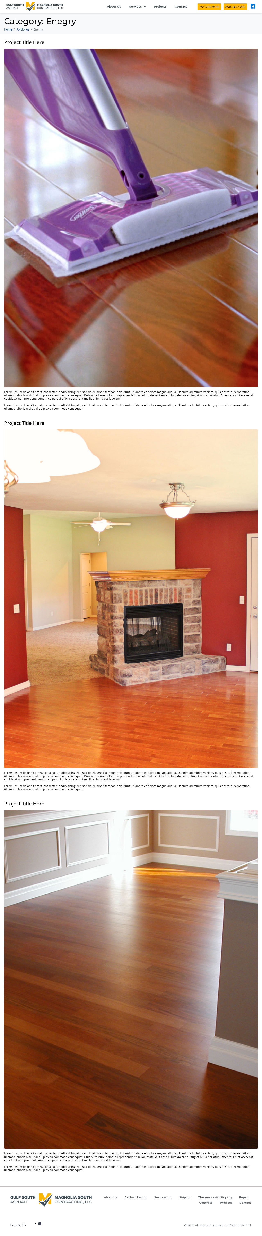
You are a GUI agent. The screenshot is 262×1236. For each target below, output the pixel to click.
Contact (181, 6)
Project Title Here (24, 42)
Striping (185, 1197)
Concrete (205, 1202)
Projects (160, 6)
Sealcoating (163, 1197)
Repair (244, 1197)
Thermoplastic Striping (215, 1197)
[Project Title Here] (131, 217)
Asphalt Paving (136, 1197)
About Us (114, 6)
